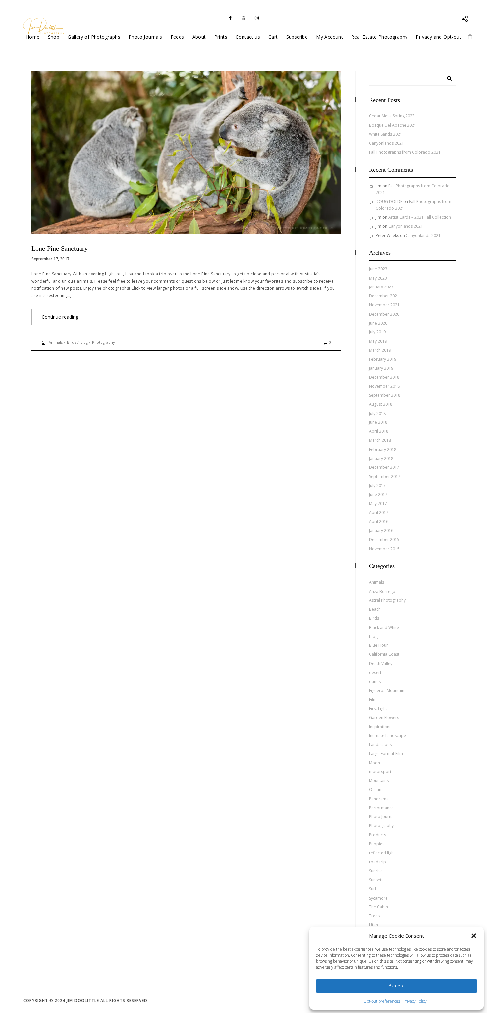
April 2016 (378, 521)
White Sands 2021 (385, 134)
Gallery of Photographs (94, 37)
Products (377, 835)
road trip (377, 862)
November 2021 (384, 305)
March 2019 (380, 350)
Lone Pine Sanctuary (59, 249)
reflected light (382, 853)
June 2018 (378, 422)
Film (373, 699)
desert (375, 672)
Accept (396, 985)
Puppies (376, 844)
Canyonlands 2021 (386, 143)
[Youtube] (243, 18)
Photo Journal (382, 816)
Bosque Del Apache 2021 (392, 125)
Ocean (375, 789)
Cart (273, 37)
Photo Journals (145, 37)
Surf (372, 889)
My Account (329, 37)
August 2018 (380, 404)
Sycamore (378, 898)
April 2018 (378, 431)
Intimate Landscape (387, 735)
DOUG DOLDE (389, 201)
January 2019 (381, 368)
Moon (374, 763)
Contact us (248, 37)
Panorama (379, 799)
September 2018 (384, 395)
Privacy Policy (415, 1001)
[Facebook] (230, 18)
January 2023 (381, 287)
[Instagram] (256, 18)
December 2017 (384, 467)
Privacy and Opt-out (438, 37)
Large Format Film (386, 753)
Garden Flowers (384, 717)
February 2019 (382, 359)
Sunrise (376, 871)
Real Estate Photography (379, 37)
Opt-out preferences (381, 1001)
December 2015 (384, 539)
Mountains (379, 780)
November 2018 (384, 386)
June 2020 (378, 323)
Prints (220, 37)
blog (84, 342)
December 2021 (384, 296)
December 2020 (384, 314)
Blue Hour (378, 645)
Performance (381, 808)
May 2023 (378, 278)
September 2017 (384, 476)
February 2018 (382, 449)
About (199, 37)
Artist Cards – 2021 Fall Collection (419, 217)
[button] (473, 935)
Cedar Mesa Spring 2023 (392, 116)
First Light (378, 708)
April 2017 (378, 512)
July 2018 (377, 413)
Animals (56, 342)
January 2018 (381, 458)
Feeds (177, 37)
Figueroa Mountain (386, 690)
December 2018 (384, 377)
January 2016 (381, 530)
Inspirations (380, 726)
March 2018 (380, 440)
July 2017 (377, 485)
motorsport (380, 771)
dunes (375, 681)
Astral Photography (387, 600)
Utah (373, 925)
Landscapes (380, 744)
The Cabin (378, 907)
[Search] (447, 76)
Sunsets (376, 880)
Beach (375, 609)
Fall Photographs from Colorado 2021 (405, 152)
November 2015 (384, 548)
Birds (71, 342)
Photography (103, 342)
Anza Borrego (382, 591)
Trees (374, 916)
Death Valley (380, 663)
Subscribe (297, 37)
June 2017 (378, 494)
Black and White (384, 627)
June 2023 (378, 269)
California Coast (384, 654)
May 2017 (378, 503)
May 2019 (378, 341)
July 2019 (377, 332)
